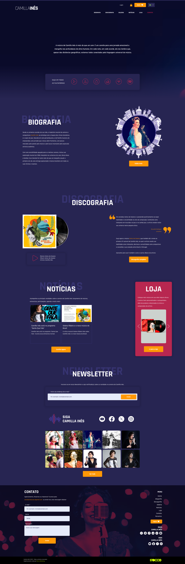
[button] (131, 4)
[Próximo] (168, 326)
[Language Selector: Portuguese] (151, 5)
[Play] (35, 258)
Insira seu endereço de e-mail (60, 392)
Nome (27, 514)
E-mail (27, 505)
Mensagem (28, 524)
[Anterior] (139, 326)
